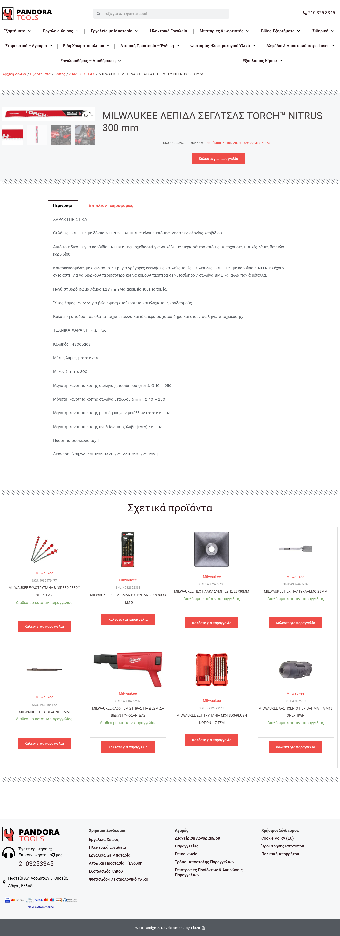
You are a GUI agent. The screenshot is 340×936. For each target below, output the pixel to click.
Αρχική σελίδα (14, 74)
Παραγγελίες (186, 846)
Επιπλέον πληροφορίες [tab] (111, 205)
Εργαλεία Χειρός (58, 31)
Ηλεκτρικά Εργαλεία (168, 31)
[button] (86, 115)
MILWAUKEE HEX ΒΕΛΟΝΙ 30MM (44, 712)
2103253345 (36, 863)
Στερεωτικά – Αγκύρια (26, 46)
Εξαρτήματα (14, 31)
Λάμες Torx (241, 143)
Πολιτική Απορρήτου (280, 854)
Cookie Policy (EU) (277, 838)
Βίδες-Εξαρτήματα (278, 31)
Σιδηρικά (320, 31)
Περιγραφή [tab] (63, 205)
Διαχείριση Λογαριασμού (197, 838)
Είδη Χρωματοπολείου (83, 46)
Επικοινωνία (186, 854)
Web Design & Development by (167, 928)
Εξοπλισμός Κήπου (106, 871)
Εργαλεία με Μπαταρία (111, 31)
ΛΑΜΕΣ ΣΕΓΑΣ (82, 74)
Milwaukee (44, 573)
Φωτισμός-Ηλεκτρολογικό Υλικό (220, 46)
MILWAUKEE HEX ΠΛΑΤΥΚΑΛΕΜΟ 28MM (295, 591)
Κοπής (60, 74)
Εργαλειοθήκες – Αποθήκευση (88, 60)
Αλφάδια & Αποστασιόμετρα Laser (297, 46)
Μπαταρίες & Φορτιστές (221, 31)
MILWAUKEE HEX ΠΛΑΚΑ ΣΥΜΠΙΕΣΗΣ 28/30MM (211, 591)
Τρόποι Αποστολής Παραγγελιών (204, 862)
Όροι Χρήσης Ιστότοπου (282, 846)
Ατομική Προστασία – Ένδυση (147, 46)
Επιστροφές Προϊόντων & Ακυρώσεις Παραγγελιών (209, 872)
